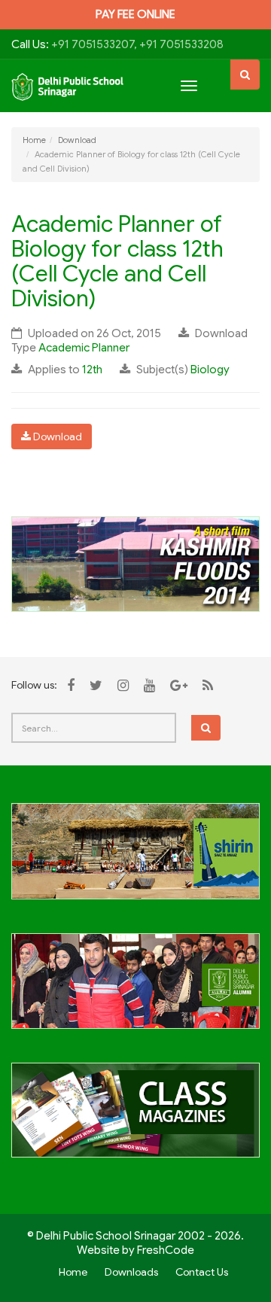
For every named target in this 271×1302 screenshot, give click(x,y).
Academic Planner (83, 347)
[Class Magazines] (135, 1118)
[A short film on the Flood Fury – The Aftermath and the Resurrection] (135, 563)
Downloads (131, 1272)
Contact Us (201, 1272)
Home (34, 140)
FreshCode (165, 1250)
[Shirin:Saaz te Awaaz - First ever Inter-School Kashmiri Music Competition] (135, 859)
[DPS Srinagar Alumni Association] (135, 989)
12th (92, 369)
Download (77, 140)
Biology (210, 369)
